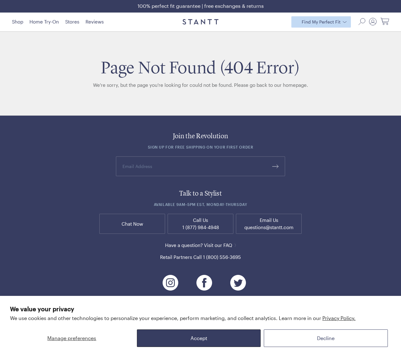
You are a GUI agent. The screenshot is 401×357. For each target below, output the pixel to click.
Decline (326, 338)
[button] (361, 21)
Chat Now (132, 224)
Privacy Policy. (339, 318)
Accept (198, 338)
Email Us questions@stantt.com (269, 223)
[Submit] (275, 166)
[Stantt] (201, 22)
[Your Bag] (384, 22)
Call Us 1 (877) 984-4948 (200, 223)
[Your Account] (373, 21)
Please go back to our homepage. (271, 85)
